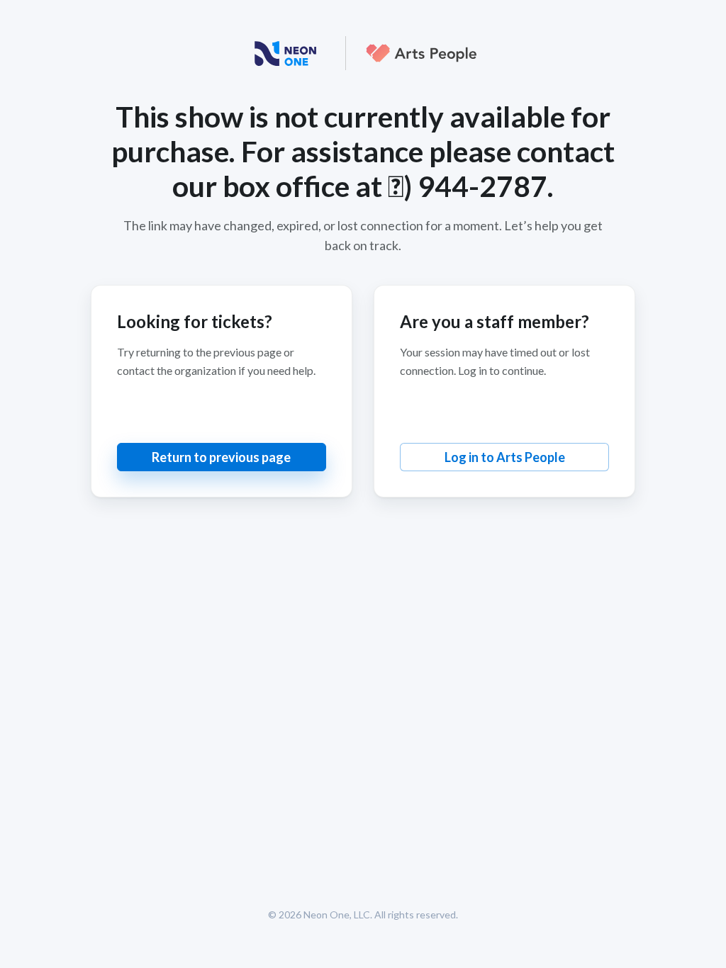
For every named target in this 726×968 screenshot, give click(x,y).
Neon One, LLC (336, 914)
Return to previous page (221, 457)
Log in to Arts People (505, 457)
